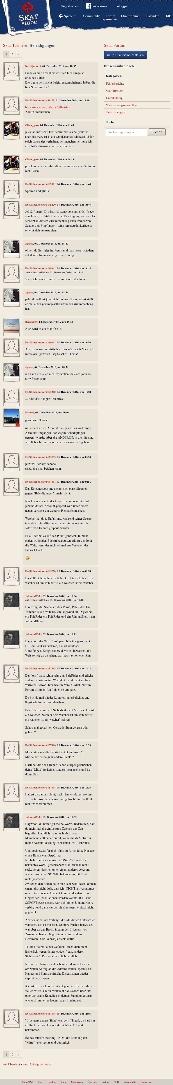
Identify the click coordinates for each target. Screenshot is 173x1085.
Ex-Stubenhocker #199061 (40, 184)
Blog (40, 1081)
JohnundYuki (33, 596)
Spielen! (70, 16)
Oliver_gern (32, 125)
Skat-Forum (114, 45)
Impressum (146, 1081)
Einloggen (121, 6)
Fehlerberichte (115, 83)
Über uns (92, 1081)
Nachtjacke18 (33, 66)
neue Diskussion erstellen (125, 55)
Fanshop (52, 1081)
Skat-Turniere (15, 45)
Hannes (29, 412)
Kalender (152, 16)
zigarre (29, 243)
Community (91, 16)
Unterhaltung (114, 98)
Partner (105, 1081)
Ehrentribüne (130, 16)
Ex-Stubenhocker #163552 (40, 457)
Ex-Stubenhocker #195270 (40, 204)
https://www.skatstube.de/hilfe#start (48, 107)
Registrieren (69, 6)
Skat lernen (77, 1081)
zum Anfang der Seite (37, 1064)
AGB (116, 1081)
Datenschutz (129, 1081)
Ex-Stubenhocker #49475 (39, 100)
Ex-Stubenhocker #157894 (40, 482)
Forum (110, 16)
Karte (63, 1081)
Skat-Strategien (115, 112)
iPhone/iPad (27, 1081)
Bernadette (31, 322)
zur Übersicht (11, 1064)
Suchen (156, 132)
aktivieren (100, 6)
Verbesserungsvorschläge (121, 105)
